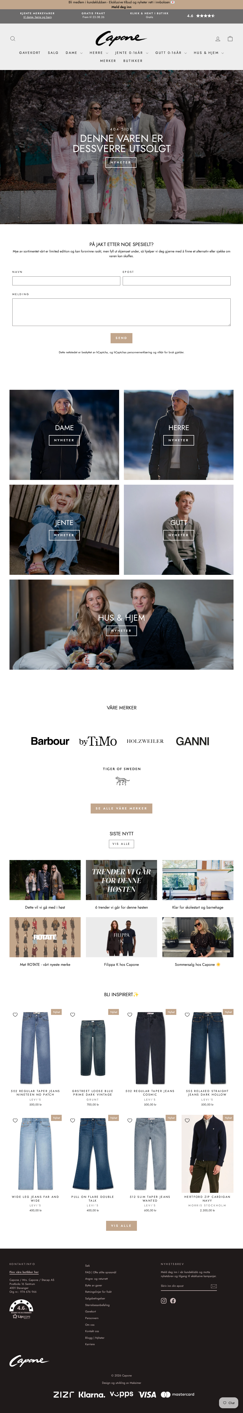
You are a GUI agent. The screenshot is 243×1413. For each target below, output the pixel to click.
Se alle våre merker (121, 808)
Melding (21, 294)
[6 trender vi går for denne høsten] (121, 880)
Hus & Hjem (207, 52)
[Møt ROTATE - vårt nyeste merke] (45, 937)
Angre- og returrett (96, 1279)
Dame (72, 52)
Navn (17, 272)
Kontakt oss (92, 1331)
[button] (205, 16)
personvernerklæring (139, 352)
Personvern (91, 1318)
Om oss (89, 1325)
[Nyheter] (64, 435)
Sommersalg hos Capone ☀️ (198, 964)
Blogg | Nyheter (94, 1338)
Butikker (133, 60)
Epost (128, 272)
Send (122, 338)
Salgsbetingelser (95, 1298)
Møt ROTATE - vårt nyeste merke (45, 964)
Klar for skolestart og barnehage (197, 907)
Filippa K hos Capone (121, 964)
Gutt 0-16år (169, 52)
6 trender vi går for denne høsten (121, 907)
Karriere (90, 1344)
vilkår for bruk (165, 352)
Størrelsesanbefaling (97, 1305)
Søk (87, 1266)
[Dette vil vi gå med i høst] (45, 880)
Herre (97, 52)
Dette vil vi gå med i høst (45, 907)
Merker (108, 60)
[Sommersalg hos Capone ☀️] (198, 937)
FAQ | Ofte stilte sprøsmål (100, 1272)
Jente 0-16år (130, 52)
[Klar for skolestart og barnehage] (198, 880)
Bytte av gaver (93, 1285)
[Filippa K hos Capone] (121, 937)
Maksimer (135, 1383)
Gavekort (30, 52)
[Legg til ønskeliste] (15, 1014)
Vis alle (121, 844)
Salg (53, 52)
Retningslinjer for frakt (98, 1292)
